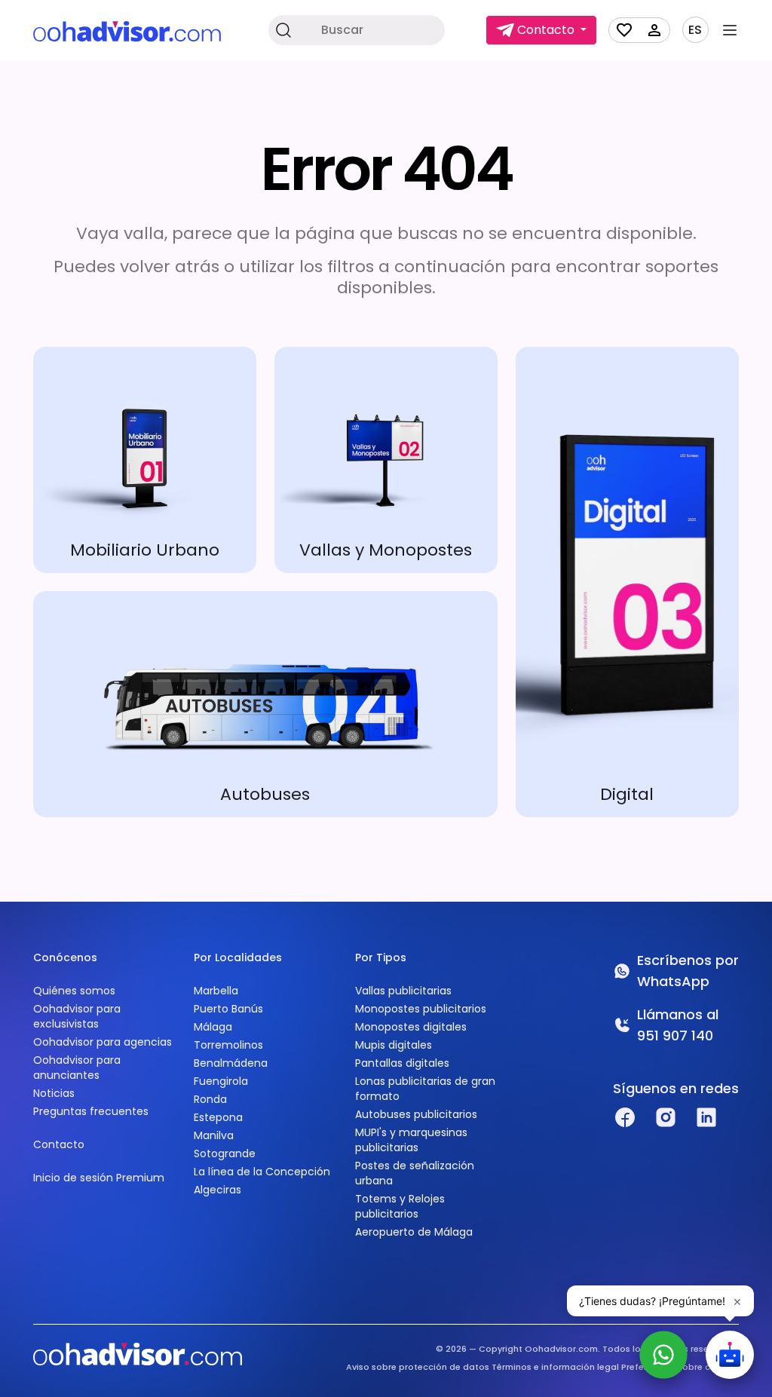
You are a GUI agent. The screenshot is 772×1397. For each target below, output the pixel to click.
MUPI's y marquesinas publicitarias (411, 1140)
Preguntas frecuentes (91, 1111)
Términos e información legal (555, 1367)
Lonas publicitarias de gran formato (425, 1089)
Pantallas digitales (402, 1063)
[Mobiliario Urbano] (144, 460)
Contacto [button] (545, 29)
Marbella (216, 990)
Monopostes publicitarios (420, 1008)
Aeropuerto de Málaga (414, 1231)
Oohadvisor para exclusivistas (77, 1016)
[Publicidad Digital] (627, 582)
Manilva (214, 1135)
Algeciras (217, 1189)
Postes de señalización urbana (414, 1173)
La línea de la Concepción (262, 1171)
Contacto (58, 1144)
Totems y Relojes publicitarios (400, 1206)
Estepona (218, 1117)
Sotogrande (225, 1153)
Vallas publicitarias (403, 990)
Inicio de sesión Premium (98, 1177)
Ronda (210, 1099)
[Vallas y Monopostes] (386, 460)
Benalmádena (231, 1063)
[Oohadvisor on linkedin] (706, 1117)
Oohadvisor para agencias (102, 1041)
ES (695, 30)
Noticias (54, 1093)
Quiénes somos (74, 990)
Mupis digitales (393, 1044)
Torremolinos (228, 1044)
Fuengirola (221, 1081)
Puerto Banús (228, 1008)
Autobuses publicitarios (416, 1114)
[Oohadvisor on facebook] (625, 1117)
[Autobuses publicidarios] (265, 704)
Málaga (213, 1026)
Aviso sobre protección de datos (417, 1367)
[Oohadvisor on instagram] (666, 1117)
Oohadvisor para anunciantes (77, 1067)
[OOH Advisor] (127, 30)
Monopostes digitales (411, 1026)
